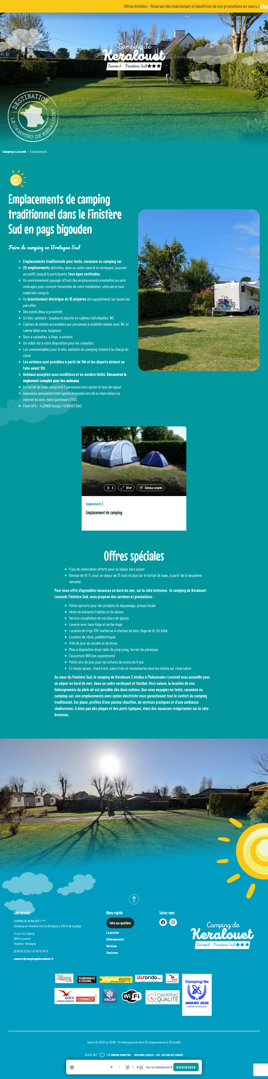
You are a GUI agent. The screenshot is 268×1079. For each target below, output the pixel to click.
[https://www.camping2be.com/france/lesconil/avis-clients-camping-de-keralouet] (197, 993)
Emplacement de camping (104, 512)
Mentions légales (144, 1055)
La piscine (112, 932)
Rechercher (186, 1067)
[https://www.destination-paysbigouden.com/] (116, 978)
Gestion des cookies (172, 1055)
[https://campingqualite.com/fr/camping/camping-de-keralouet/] (163, 996)
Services (111, 946)
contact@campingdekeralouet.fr (34, 959)
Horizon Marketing (121, 1055)
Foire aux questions (120, 923)
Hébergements (115, 939)
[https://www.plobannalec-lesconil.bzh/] (87, 978)
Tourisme (112, 952)
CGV (158, 1055)
